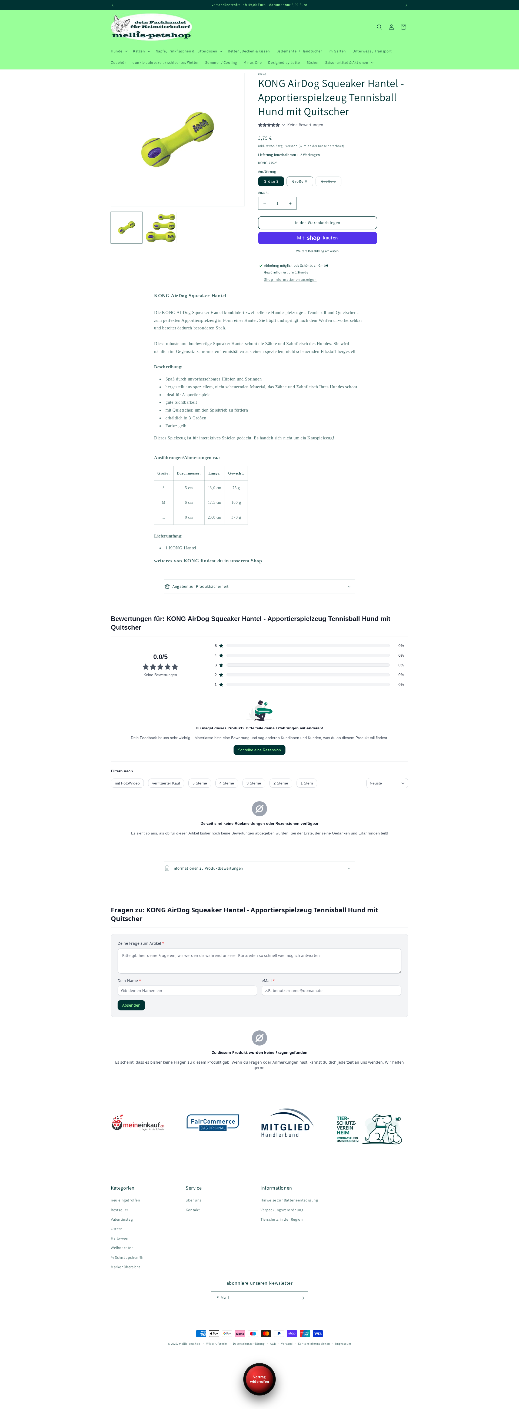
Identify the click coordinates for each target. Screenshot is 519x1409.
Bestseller (119, 1209)
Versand (291, 146)
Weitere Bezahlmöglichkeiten (317, 251)
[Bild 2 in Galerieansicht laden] (160, 227)
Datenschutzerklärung (249, 1343)
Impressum (343, 1343)
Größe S (271, 181)
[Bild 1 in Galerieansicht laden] (126, 227)
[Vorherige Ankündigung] (113, 5)
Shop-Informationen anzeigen (290, 279)
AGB (273, 1343)
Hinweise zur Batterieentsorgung (289, 1200)
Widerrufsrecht (217, 1343)
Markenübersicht (125, 1266)
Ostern (117, 1228)
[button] (119, 51)
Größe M (300, 181)
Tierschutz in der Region (282, 1219)
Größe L (329, 182)
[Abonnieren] (302, 1298)
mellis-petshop (189, 1343)
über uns (193, 1200)
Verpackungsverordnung (282, 1209)
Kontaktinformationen (314, 1343)
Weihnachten (122, 1248)
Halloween (120, 1238)
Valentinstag (122, 1219)
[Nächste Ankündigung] (406, 5)
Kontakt (193, 1209)
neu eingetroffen (125, 1200)
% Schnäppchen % (127, 1257)
